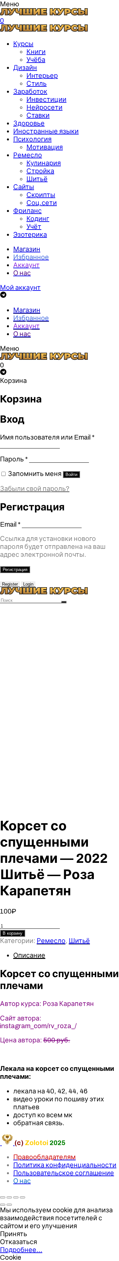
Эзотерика (30, 234)
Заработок (30, 91)
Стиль (36, 83)
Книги (36, 51)
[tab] (66, 955)
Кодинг (37, 218)
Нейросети (44, 107)
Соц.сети (41, 202)
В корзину (12, 933)
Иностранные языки (46, 131)
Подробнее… (21, 1249)
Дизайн (25, 67)
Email (10, 524)
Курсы (23, 43)
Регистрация (15, 569)
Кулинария (43, 163)
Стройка (40, 171)
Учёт (33, 226)
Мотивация (44, 147)
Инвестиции (46, 99)
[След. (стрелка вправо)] (9, 1205)
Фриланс (27, 210)
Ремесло (27, 155)
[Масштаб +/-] (22, 1197)
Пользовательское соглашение (63, 1173)
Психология (32, 139)
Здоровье (29, 123)
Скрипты (40, 194)
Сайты (23, 186)
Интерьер (42, 75)
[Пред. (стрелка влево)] (2, 1205)
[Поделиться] (9, 1197)
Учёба (35, 59)
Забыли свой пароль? (34, 488)
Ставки (38, 115)
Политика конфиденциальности (64, 1165)
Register (10, 584)
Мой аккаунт (20, 287)
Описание (29, 955)
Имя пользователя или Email (47, 437)
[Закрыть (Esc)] (2, 1197)
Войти (71, 474)
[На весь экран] (16, 1197)
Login (28, 584)
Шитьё (37, 179)
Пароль (14, 459)
